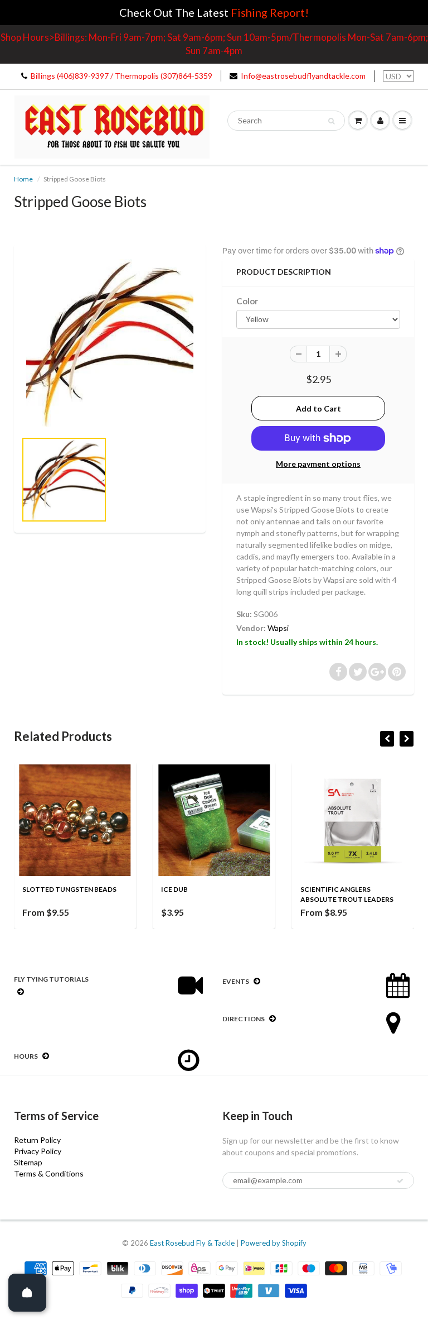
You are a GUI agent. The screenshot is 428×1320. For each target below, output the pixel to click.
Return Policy (37, 1140)
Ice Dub (174, 889)
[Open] (27, 1293)
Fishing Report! (270, 12)
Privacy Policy (37, 1151)
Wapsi (278, 628)
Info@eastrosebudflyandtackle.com (303, 75)
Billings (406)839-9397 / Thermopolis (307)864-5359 (121, 75)
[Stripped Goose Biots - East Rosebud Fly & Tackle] (109, 343)
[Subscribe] (400, 1181)
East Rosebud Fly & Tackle (192, 1242)
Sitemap (28, 1162)
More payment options (318, 463)
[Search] (331, 121)
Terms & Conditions (49, 1173)
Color (247, 301)
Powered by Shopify (274, 1242)
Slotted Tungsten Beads (69, 889)
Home (23, 179)
